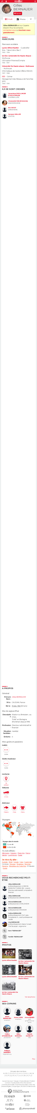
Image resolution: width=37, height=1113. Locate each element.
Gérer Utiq (32, 1084)
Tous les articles (15, 1083)
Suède (5, 868)
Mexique (13, 864)
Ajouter (18, 13)
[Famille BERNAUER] (4, 936)
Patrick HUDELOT (29, 1035)
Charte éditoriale (24, 1081)
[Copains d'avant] (9, 1104)
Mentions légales (6, 1086)
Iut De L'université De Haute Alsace (16, 56)
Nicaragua (20, 864)
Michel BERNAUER (14, 902)
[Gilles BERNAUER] (7, 9)
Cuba (21, 862)
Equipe (16, 1081)
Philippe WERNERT (7, 1051)
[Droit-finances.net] (27, 1100)
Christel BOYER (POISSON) (18, 101)
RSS (21, 1083)
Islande (4, 855)
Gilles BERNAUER (14, 884)
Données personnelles (8, 1084)
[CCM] (27, 1096)
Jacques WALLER (14, 114)
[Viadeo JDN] (27, 1104)
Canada (15, 862)
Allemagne (5, 853)
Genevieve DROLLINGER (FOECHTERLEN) (17, 94)
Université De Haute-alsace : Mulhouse (18, 66)
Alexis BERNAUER (7, 1017)
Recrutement (27, 1083)
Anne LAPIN (18, 1017)
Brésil (10, 862)
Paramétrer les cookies (22, 1084)
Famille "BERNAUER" (15, 937)
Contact (8, 1083)
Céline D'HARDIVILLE (7, 1035)
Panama (5, 866)
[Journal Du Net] (9, 1100)
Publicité (32, 1081)
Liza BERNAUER (13, 922)
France (28, 853)
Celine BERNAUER (14, 913)
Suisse (20, 855)
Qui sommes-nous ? (7, 1081)
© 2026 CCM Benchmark (28, 1086)
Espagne (13, 853)
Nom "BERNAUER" (14, 931)
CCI (3, 77)
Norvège (28, 864)
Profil (10, 19)
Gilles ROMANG (18, 1035)
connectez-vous (9, 30)
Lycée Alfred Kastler (10, 48)
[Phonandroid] (27, 1108)
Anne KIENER (29, 1017)
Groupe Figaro (16, 1086)
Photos (22, 19)
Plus (33, 1059)
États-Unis (21, 853)
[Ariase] (9, 1108)
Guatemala (28, 862)
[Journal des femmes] (9, 1096)
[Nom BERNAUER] (4, 930)
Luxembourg (12, 855)
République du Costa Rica (17, 866)
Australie (5, 862)
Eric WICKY (12, 108)
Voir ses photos (30, 997)
